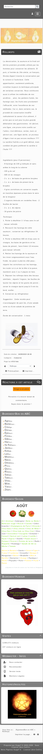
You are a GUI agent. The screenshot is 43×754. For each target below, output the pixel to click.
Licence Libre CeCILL (32, 750)
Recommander (15, 667)
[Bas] (40, 308)
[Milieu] (40, 305)
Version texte (15, 671)
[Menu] (37, 14)
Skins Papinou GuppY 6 (11, 750)
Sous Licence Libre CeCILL (25, 746)
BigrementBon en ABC (24, 730)
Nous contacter (15, 662)
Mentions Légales (16, 676)
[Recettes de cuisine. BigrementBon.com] (21, 35)
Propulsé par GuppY (13, 745)
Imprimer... (29, 371)
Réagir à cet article (21, 389)
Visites (21, 635)
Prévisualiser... (14, 371)
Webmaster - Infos (21, 656)
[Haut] (40, 302)
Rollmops (8, 51)
